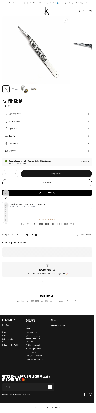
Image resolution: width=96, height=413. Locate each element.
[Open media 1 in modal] (65, 20)
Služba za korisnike (57, 325)
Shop (4, 329)
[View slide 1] (43, 281)
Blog (4, 332)
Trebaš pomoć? (86, 235)
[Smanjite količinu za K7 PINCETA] (5, 173)
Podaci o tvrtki (31, 352)
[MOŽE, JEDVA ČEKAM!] (50, 387)
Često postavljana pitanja (33, 328)
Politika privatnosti (33, 345)
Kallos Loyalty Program (7, 340)
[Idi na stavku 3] (24, 89)
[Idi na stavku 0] (6, 89)
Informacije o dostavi (34, 349)
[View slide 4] (51, 281)
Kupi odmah (47, 183)
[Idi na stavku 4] (33, 89)
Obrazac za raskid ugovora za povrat (33, 337)
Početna (5, 325)
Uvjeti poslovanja (32, 341)
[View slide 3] (48, 281)
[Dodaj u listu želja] (23, 235)
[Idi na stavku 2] (15, 89)
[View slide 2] (45, 281)
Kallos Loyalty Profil (10, 345)
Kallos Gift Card (8, 336)
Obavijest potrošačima (34, 356)
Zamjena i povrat (32, 332)
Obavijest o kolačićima (34, 359)
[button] (84, 11)
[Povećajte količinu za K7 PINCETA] (16, 173)
